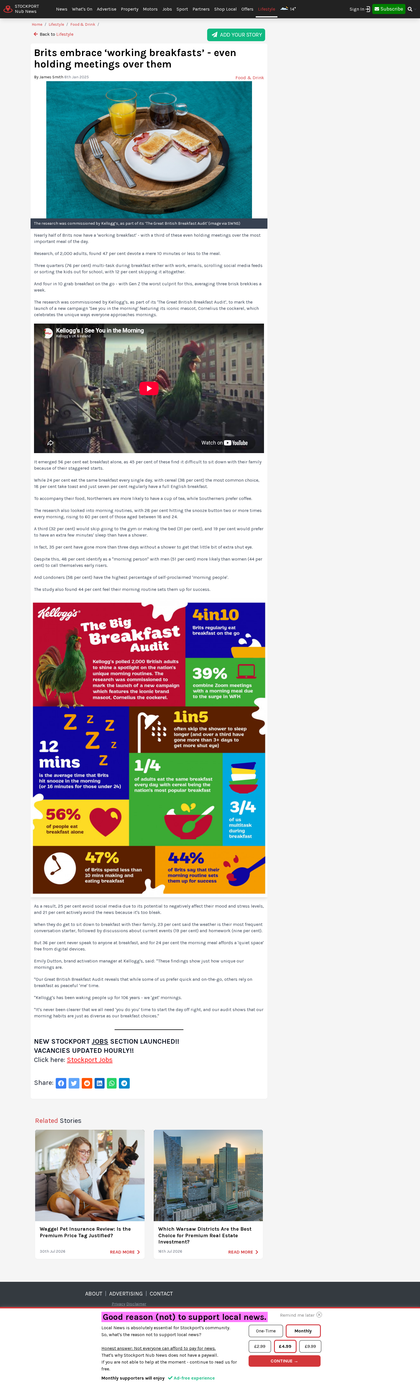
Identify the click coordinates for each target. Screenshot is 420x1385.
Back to (56, 34)
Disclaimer (136, 1304)
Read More (122, 1252)
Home (37, 24)
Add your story (239, 34)
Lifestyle (266, 9)
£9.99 (310, 1346)
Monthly (303, 1331)
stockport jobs (90, 1060)
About (93, 1293)
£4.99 (285, 1346)
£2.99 (259, 1346)
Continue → (284, 1361)
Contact (161, 1293)
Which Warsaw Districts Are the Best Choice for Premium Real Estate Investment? (204, 1235)
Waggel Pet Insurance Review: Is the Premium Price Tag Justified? (85, 1232)
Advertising (126, 1293)
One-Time (266, 1331)
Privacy (118, 1304)
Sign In (357, 9)
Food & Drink (82, 24)
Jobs (100, 1041)
